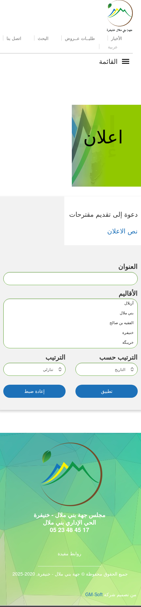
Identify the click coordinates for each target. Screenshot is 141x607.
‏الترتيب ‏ (55, 356)
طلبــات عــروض (80, 38)
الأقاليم (128, 293)
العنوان (128, 266)
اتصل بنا (15, 38)
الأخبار (117, 38)
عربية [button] (113, 47)
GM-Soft (94, 594)
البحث (44, 38)
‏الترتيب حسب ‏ (117, 356)
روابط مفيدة (69, 553)
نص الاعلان (122, 230)
